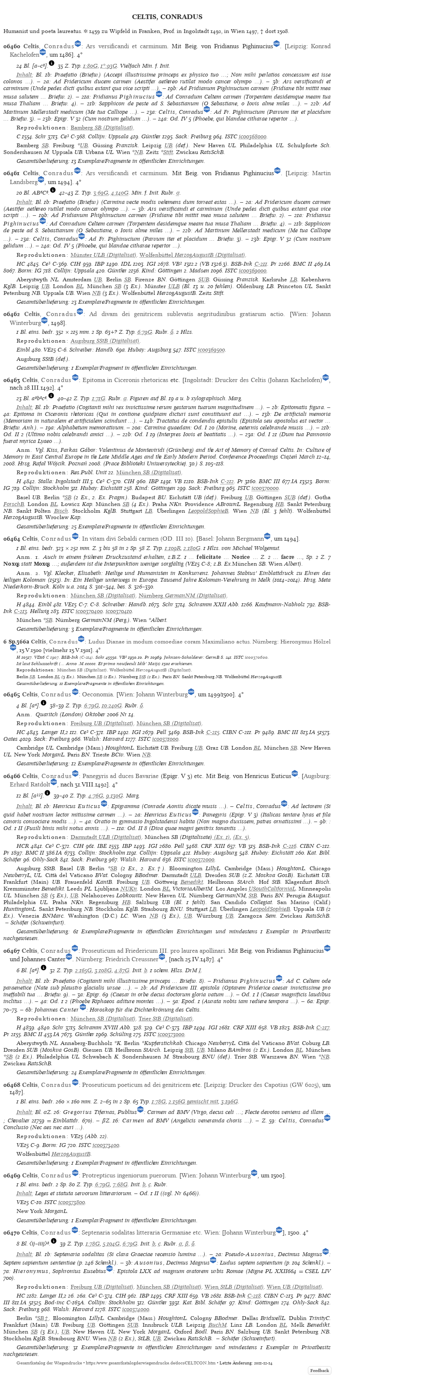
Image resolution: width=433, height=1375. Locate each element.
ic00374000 (135, 1309)
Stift (168, 152)
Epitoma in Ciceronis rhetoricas (125, 380)
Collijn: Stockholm (45, 488)
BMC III (269, 481)
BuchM (217, 1324)
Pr (274, 263)
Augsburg (316, 776)
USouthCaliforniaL (272, 888)
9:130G (114, 795)
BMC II (302, 263)
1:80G (90, 65)
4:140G (120, 192)
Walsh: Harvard (103, 738)
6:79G (144, 332)
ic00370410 (119, 611)
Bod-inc (54, 1302)
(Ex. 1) (221, 837)
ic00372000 (201, 859)
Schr (40, 136)
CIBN (229, 732)
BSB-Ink (241, 263)
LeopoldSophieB (208, 510)
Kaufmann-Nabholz (280, 604)
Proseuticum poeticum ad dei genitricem (136, 1085)
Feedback (319, 1370)
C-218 (254, 1295)
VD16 (39, 657)
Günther (151, 136)
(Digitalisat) (102, 127)
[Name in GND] (77, 46)
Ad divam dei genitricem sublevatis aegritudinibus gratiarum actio (186, 314)
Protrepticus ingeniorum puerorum (129, 1175)
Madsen (199, 270)
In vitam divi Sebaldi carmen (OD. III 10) (137, 538)
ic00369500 (211, 349)
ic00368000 (252, 136)
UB (84, 145)
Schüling (121, 1034)
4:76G (95, 795)
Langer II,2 (54, 732)
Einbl (23, 349)
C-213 (20, 611)
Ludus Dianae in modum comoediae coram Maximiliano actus (168, 641)
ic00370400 (89, 611)
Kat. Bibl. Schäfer (205, 1302)
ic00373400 (106, 1145)
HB (279, 504)
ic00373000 (171, 1034)
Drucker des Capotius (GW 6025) (274, 1085)
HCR (22, 846)
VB (178, 481)
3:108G (103, 970)
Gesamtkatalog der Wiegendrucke (49, 1363)
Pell (161, 732)
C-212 (227, 481)
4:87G (122, 970)
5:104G (111, 1243)
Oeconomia (97, 694)
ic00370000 (265, 488)
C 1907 (52, 657)
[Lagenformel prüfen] (51, 65)
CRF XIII (213, 846)
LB (293, 279)
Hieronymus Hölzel (305, 641)
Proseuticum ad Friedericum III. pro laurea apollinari (153, 950)
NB (138, 152)
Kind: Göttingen (162, 270)
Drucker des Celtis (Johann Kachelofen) (268, 380)
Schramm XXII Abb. (214, 604)
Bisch (61, 510)
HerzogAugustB (71, 1154)
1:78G (159, 1101)
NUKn (129, 888)
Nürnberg (264, 641)
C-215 (212, 732)
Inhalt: (24, 74)
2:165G (83, 970)
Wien (299, 314)
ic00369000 (252, 270)
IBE (102, 846)
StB (142, 676)
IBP (99, 263)
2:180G (192, 548)
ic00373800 (71, 1202)
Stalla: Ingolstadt (59, 481)
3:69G (100, 192)
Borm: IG (29, 270)
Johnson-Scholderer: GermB (191, 657)
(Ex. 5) (241, 837)
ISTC (231, 136)
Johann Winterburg (162, 694)
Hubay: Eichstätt (101, 488)
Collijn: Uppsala (108, 136)
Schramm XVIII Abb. (104, 1027)
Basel (205, 538)
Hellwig (39, 611)
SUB (203, 279)
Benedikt (192, 882)
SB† (43, 1318)
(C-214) (86, 657)
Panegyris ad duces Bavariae (120, 776)
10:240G (112, 705)
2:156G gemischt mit (193, 1101)
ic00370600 (256, 657)
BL (79, 286)
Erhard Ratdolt (30, 784)
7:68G (120, 1184)
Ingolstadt (197, 380)
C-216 (289, 846)
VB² (177, 263)
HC (20, 263)
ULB (174, 286)
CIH (75, 263)
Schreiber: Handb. (91, 349)
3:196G (229, 1101)
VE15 (50, 349)
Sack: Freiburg (193, 136)
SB (45, 145)
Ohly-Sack (45, 859)
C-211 (261, 263)
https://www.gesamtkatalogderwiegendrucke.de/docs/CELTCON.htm (151, 1363)
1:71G (98, 398)
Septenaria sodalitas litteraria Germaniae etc (141, 1232)
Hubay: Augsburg (149, 349)
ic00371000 (165, 738)
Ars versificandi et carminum (126, 46)
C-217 (322, 1027)
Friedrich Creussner (132, 959)
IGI (151, 263)
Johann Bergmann (240, 538)
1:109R (173, 548)
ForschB (13, 504)
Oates (10, 738)
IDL (126, 263)
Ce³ (64, 136)
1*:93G (109, 65)
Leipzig (296, 46)
